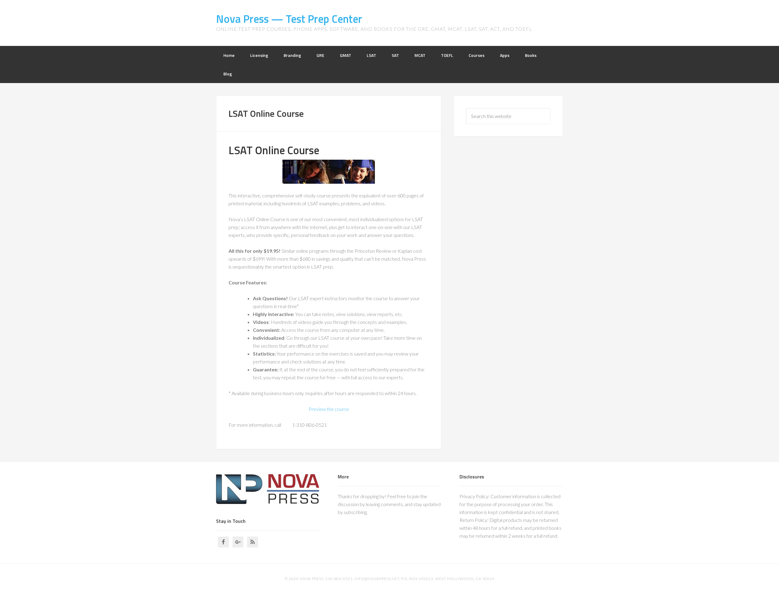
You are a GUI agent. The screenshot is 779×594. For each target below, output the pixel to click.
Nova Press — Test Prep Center (289, 18)
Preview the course (329, 409)
